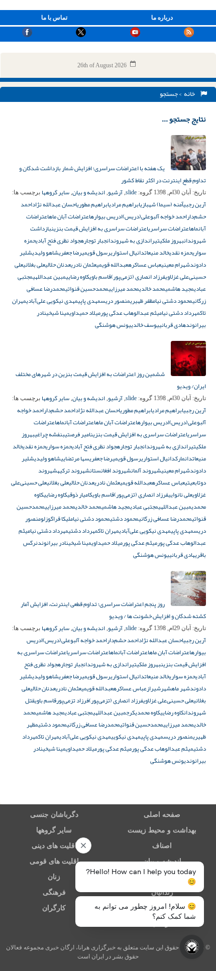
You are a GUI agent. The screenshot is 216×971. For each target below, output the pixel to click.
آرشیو (115, 192)
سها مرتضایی (75, 458)
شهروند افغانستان (110, 470)
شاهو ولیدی (45, 253)
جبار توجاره (93, 240)
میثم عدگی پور (140, 543)
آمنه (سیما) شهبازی (161, 204)
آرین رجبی (194, 204)
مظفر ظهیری (142, 301)
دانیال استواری (128, 253)
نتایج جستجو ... (184, 119)
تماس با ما (54, 17)
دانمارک (183, 458)
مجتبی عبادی (144, 507)
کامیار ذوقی (79, 495)
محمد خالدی (152, 289)
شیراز (154, 688)
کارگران (54, 908)
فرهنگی (54, 892)
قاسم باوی (100, 277)
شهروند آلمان (146, 470)
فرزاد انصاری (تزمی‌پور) (138, 277)
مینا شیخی (57, 313)
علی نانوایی (180, 495)
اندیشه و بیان (88, 192)
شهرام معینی (175, 265)
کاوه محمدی (147, 712)
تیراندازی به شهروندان (133, 240)
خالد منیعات (157, 253)
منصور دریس (115, 301)
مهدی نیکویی (126, 737)
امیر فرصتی (77, 434)
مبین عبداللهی (49, 277)
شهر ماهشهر (175, 688)
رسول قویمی (96, 253)
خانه (190, 93)
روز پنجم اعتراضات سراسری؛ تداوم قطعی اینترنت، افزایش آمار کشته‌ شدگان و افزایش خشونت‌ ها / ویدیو (113, 610)
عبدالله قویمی (112, 265)
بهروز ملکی (172, 240)
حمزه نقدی (180, 253)
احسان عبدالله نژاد (54, 204)
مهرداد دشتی (83, 531)
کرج (130, 712)
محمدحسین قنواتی (87, 289)
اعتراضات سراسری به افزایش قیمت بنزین (99, 228)
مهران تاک (108, 531)
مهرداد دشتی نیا (181, 313)
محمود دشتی (124, 519)
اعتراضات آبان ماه (69, 216)
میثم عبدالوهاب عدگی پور (131, 313)
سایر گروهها (55, 192)
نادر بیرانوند (53, 543)
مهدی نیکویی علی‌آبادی (52, 301)
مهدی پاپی (89, 301)
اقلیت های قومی (54, 861)
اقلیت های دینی (54, 845)
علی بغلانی (34, 265)
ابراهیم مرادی (124, 204)
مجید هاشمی (179, 289)
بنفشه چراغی (50, 434)
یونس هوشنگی (113, 325)
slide (131, 192)
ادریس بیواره (106, 216)
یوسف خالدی (145, 325)
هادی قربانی (172, 325)
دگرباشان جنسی (54, 814)
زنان (54, 877)
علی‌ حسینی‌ (33, 482)
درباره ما (162, 17)
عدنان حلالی (58, 265)
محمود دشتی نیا (173, 301)
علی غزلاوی (177, 277)
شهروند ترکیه (73, 470)
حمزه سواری (59, 446)
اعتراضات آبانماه (75, 422)
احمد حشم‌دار (59, 410)
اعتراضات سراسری (169, 228)
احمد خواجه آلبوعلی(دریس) (155, 216)
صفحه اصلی (162, 814)
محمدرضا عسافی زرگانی (165, 519)
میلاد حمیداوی (84, 313)
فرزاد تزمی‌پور (72, 700)
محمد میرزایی (124, 289)
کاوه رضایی (77, 277)
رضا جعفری (70, 253)
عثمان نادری (83, 265)
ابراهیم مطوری (93, 204)
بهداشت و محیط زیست (162, 830)
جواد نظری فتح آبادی (58, 240)
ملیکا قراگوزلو (57, 519)
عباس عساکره (144, 265)
